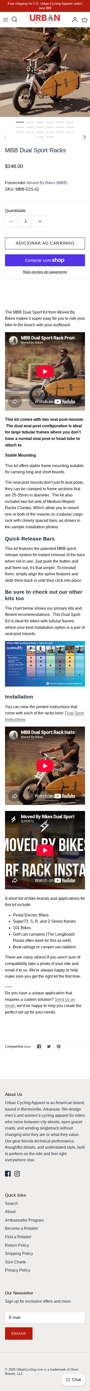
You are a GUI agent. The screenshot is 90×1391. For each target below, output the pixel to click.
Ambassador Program (24, 1220)
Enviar (19, 1334)
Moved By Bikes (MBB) (47, 183)
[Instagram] (17, 1174)
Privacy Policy (17, 1270)
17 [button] (60, 131)
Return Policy (17, 1245)
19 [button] (40, 136)
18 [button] (70, 131)
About (10, 1212)
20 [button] (50, 136)
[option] (45, 72)
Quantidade (15, 211)
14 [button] (30, 131)
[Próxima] (84, 137)
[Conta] (73, 19)
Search (11, 1203)
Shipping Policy (19, 1253)
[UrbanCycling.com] (45, 19)
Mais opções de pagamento (45, 272)
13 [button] (20, 131)
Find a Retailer (18, 1237)
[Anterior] (5, 137)
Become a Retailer (21, 1228)
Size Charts (15, 1262)
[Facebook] (8, 1174)
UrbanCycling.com (29, 1369)
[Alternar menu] (5, 19)
